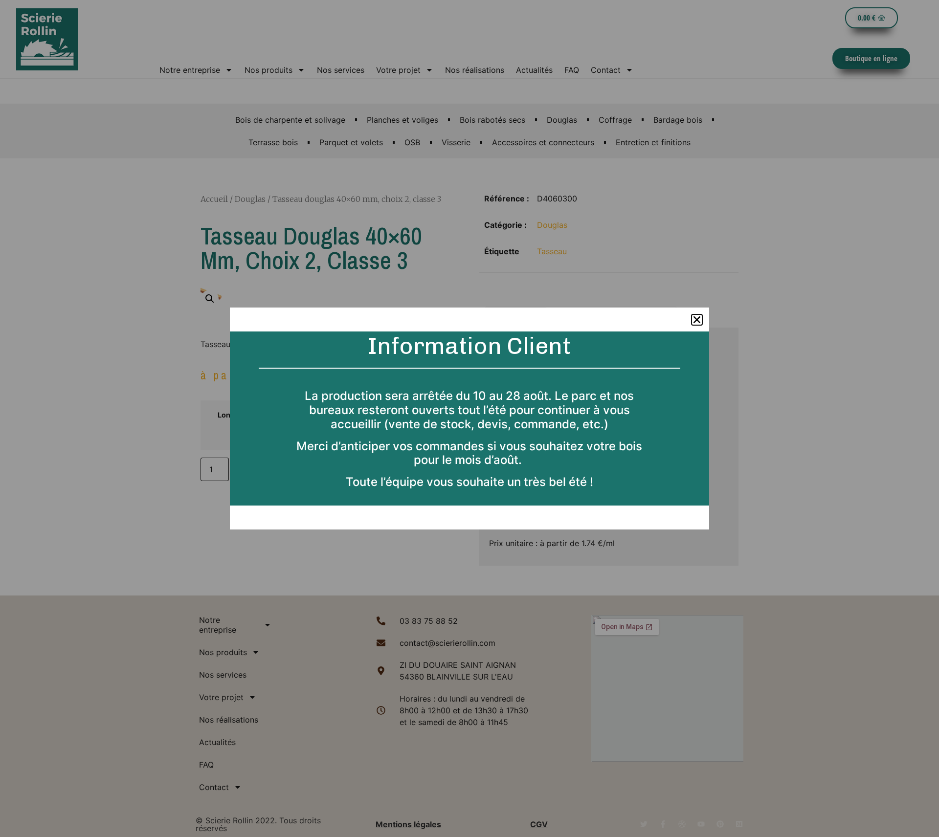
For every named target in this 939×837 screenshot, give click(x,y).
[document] (469, 418)
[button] (697, 320)
